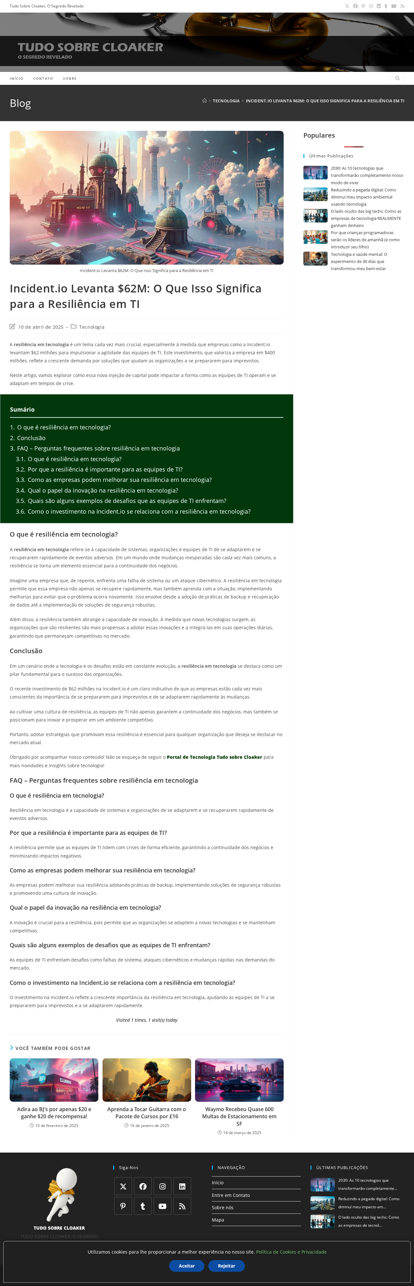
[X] (123, 1186)
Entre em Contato (231, 1195)
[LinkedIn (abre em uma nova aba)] (379, 6)
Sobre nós (223, 1207)
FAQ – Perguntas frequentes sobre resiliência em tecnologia (95, 448)
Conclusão (28, 438)
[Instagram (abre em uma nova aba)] (371, 6)
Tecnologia (91, 327)
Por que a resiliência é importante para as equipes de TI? (99, 469)
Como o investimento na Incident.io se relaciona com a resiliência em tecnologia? (133, 511)
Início (217, 1182)
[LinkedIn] (182, 1186)
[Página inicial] (204, 101)
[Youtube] (162, 1206)
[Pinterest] (123, 1206)
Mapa (218, 1220)
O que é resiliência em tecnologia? (60, 427)
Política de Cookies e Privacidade (291, 1252)
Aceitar (187, 1266)
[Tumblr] (143, 1206)
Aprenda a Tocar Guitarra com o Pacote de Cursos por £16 (146, 1113)
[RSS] (182, 1206)
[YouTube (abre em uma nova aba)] (393, 6)
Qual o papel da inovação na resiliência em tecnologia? (97, 490)
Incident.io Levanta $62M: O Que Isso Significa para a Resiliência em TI (325, 101)
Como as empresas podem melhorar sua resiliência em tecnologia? (114, 480)
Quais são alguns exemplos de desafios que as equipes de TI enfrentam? (121, 501)
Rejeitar (226, 1266)
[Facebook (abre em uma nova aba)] (355, 6)
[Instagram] (162, 1186)
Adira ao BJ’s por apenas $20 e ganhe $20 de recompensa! (54, 1113)
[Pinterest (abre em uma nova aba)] (363, 6)
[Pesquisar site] (397, 78)
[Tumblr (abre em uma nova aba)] (386, 6)
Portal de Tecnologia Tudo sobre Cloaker (214, 757)
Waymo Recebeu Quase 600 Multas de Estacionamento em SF (239, 1116)
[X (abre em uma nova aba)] (347, 6)
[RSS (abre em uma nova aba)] (401, 6)
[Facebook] (143, 1186)
